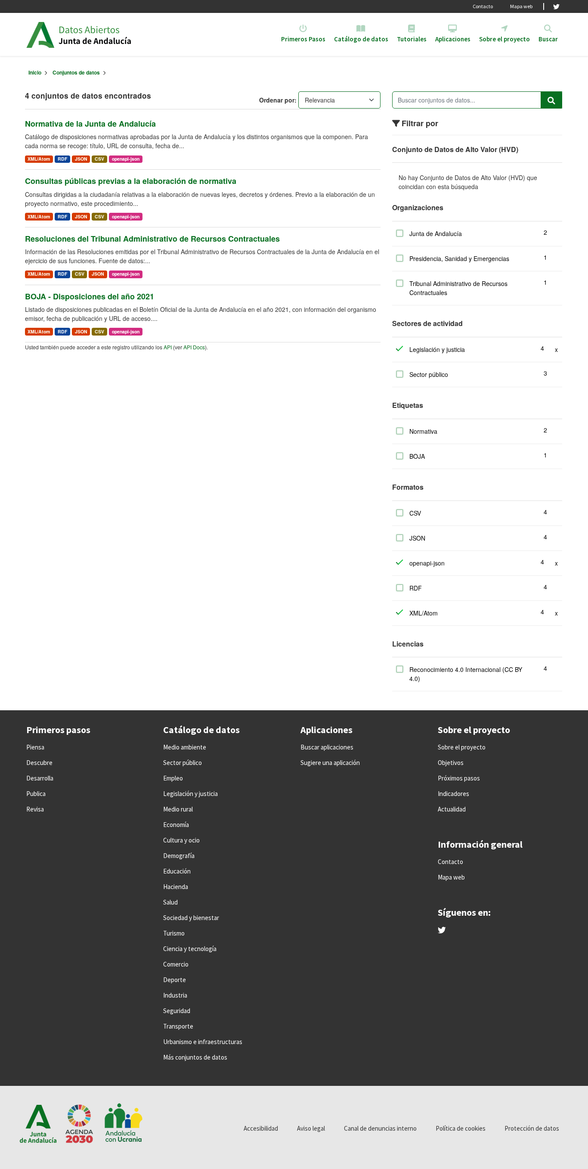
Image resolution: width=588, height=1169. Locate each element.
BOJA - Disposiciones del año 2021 (89, 296)
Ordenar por (276, 100)
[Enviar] (551, 100)
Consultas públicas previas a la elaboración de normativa (130, 181)
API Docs (194, 347)
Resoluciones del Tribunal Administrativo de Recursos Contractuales (152, 238)
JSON (81, 158)
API (168, 347)
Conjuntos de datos (76, 72)
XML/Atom (39, 158)
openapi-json (125, 158)
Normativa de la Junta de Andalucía (90, 123)
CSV (99, 158)
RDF (62, 158)
